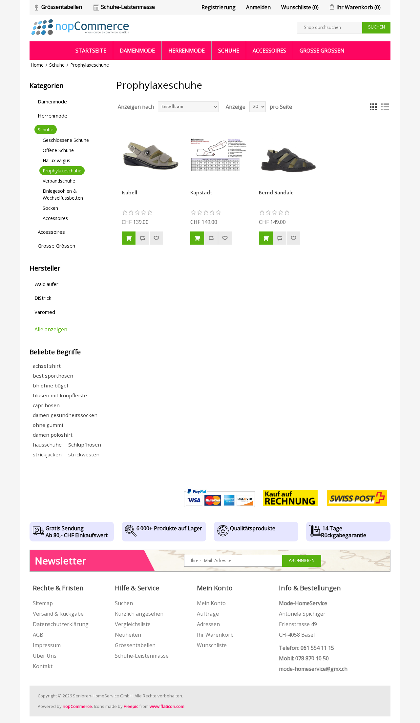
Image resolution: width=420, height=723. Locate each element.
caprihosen (46, 405)
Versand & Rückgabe (58, 613)
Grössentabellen (61, 7)
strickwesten (83, 454)
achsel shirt (47, 365)
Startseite (90, 50)
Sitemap (43, 603)
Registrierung (218, 7)
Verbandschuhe (59, 181)
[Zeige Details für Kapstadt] (219, 155)
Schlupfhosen (84, 444)
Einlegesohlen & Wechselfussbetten (63, 194)
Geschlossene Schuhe (66, 140)
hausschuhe (47, 444)
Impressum (47, 645)
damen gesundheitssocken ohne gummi (65, 420)
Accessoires (269, 50)
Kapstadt (201, 193)
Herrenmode (186, 50)
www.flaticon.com (167, 706)
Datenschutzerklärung (61, 624)
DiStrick (42, 298)
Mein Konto (211, 603)
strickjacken (47, 454)
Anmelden (258, 7)
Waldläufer (46, 284)
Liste (385, 106)
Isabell (129, 193)
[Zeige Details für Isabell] (150, 155)
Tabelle (373, 106)
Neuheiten (128, 634)
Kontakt (42, 666)
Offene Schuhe (58, 150)
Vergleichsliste (133, 624)
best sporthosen (53, 375)
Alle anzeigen (50, 329)
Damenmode (137, 50)
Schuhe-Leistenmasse (128, 7)
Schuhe (228, 50)
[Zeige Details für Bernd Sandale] (288, 155)
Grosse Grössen (322, 50)
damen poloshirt (53, 434)
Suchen (124, 603)
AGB (38, 634)
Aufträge (208, 613)
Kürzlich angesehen (139, 613)
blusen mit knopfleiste (60, 395)
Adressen (208, 624)
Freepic (131, 706)
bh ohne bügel (50, 385)
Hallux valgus (56, 160)
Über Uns (44, 655)
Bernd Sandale (276, 193)
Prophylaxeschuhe (62, 170)
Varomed (44, 312)
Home (37, 65)
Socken (50, 208)
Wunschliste (212, 645)
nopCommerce (77, 706)
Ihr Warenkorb (215, 634)
